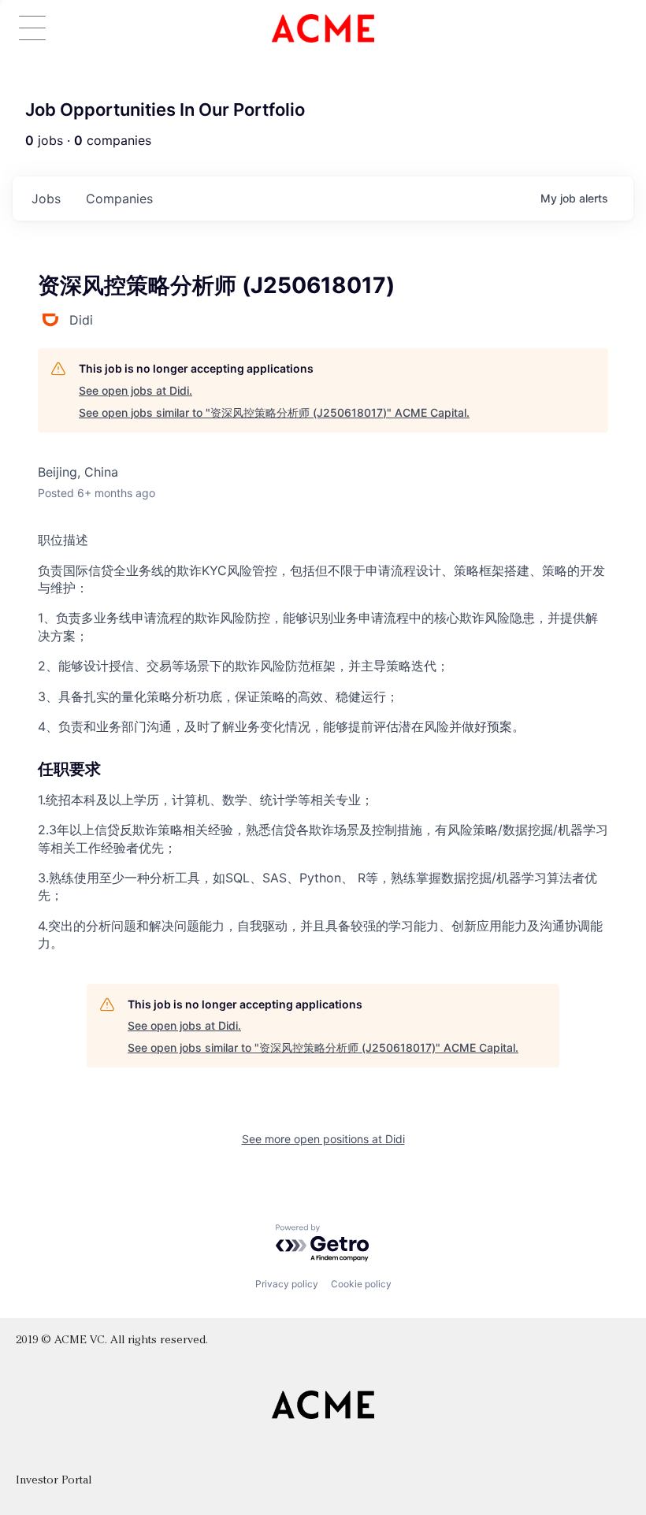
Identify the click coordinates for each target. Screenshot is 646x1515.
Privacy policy (286, 1284)
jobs (46, 198)
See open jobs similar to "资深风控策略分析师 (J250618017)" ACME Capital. (274, 412)
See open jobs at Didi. (135, 390)
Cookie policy (361, 1284)
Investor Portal (53, 1481)
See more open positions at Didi (323, 1139)
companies (119, 198)
